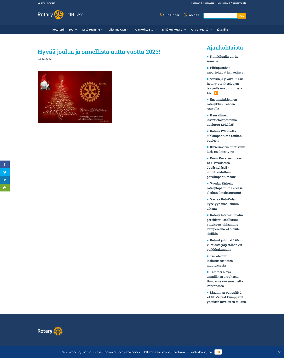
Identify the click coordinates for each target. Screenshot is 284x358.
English (51, 2)
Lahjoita (193, 15)
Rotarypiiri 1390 (62, 29)
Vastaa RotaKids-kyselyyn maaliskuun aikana (223, 203)
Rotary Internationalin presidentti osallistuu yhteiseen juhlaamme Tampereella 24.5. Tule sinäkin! (225, 224)
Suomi (41, 2)
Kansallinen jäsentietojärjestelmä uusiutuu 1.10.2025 (222, 119)
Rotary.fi (195, 2)
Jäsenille (222, 29)
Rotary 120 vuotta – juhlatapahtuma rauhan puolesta (224, 135)
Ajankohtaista (144, 29)
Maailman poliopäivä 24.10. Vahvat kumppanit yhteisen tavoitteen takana (226, 297)
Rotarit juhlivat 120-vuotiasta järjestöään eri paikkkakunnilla (224, 244)
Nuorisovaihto (238, 2)
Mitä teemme (91, 29)
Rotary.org (209, 2)
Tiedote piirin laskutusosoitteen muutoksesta (220, 260)
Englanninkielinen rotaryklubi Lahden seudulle (222, 104)
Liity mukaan (117, 29)
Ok (218, 352)
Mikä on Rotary (172, 29)
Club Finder (171, 15)
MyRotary (223, 2)
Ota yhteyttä (199, 29)
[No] (279, 352)
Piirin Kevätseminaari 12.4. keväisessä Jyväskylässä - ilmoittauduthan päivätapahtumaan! (224, 167)
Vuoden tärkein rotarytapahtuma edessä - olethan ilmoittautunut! (226, 188)
